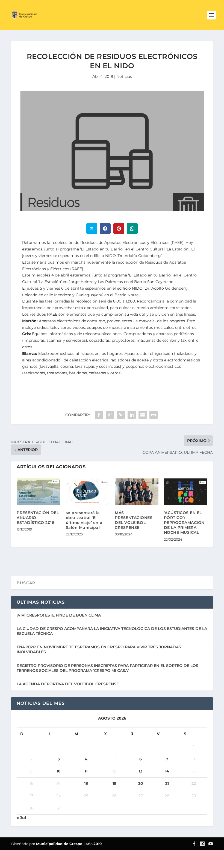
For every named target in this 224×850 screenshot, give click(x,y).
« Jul (21, 817)
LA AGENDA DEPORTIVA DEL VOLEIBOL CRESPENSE (68, 683)
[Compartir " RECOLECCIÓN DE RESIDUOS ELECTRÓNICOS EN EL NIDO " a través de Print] (153, 414)
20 (140, 783)
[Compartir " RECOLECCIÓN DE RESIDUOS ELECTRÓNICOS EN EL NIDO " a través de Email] (142, 414)
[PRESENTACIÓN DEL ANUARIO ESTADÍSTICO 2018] (38, 491)
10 (59, 771)
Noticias (124, 76)
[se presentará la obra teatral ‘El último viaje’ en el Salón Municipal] (88, 491)
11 (86, 771)
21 (167, 783)
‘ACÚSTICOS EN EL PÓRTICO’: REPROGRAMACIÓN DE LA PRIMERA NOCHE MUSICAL (184, 522)
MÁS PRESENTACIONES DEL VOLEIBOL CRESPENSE (133, 520)
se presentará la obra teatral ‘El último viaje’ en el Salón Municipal (85, 520)
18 (86, 783)
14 (167, 771)
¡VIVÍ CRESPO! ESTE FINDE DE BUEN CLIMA (59, 615)
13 (140, 771)
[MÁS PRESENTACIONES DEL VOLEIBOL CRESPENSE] (136, 491)
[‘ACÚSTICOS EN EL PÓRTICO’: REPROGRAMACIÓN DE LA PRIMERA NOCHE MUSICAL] (186, 491)
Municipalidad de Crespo (60, 844)
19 (114, 783)
